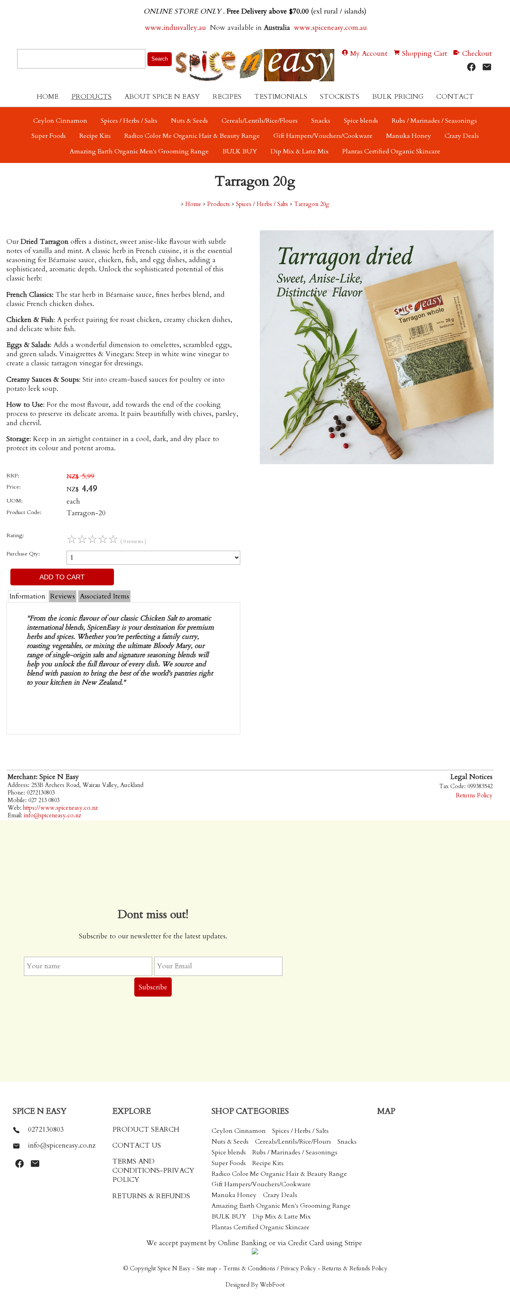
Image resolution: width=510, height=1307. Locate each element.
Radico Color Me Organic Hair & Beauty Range (192, 135)
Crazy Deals (462, 135)
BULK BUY (239, 151)
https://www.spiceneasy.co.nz (60, 808)
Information (27, 596)
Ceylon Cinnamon (60, 120)
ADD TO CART (61, 577)
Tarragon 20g (311, 204)
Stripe (353, 1243)
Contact (455, 96)
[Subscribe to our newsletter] (487, 67)
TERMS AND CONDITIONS (136, 1166)
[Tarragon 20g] (377, 462)
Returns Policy (474, 795)
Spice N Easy (173, 1268)
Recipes (227, 96)
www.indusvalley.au (174, 27)
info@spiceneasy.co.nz (52, 815)
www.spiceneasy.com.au (331, 27)
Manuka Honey (408, 135)
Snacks (320, 120)
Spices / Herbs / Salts (129, 120)
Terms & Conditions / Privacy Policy (269, 1268)
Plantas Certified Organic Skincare (391, 151)
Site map (206, 1268)
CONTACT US (136, 1145)
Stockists (339, 96)
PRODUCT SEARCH (145, 1129)
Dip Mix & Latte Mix (300, 151)
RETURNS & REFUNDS (151, 1196)
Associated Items (104, 596)
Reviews (62, 596)
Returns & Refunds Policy (354, 1268)
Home (48, 96)
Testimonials (280, 96)
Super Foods (48, 135)
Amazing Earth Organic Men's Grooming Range (139, 151)
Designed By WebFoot (255, 1285)
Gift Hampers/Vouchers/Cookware (323, 135)
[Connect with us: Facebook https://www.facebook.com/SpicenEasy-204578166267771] (471, 67)
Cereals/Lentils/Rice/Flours (260, 120)
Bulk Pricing (398, 96)
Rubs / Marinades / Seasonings (434, 120)
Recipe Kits (95, 135)
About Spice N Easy (162, 96)
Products (91, 96)
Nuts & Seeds (189, 120)
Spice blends (361, 120)
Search (159, 59)
